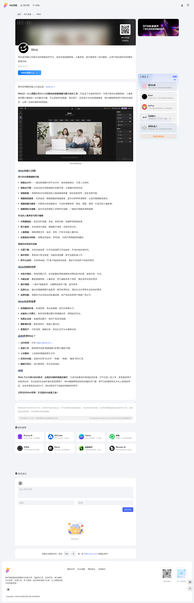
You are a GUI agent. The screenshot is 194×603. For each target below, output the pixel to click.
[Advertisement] (158, 54)
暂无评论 (22, 473)
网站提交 (91, 569)
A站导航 (13, 5)
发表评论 (128, 509)
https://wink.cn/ (43, 342)
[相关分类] (32, 14)
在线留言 (102, 569)
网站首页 (71, 569)
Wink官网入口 (28, 72)
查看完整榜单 (158, 136)
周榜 (175, 76)
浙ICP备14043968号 (32, 596)
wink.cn (49, 86)
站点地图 (81, 569)
